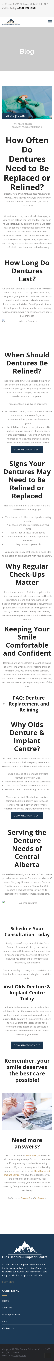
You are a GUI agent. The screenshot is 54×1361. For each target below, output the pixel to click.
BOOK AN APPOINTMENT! (27, 449)
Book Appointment (11, 1314)
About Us (7, 1307)
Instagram (40, 1197)
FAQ (4, 1321)
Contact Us (8, 1328)
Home (5, 1300)
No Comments (33, 127)
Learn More (8, 1281)
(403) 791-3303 (26, 8)
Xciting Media (20, 1355)
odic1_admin (25, 124)
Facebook (25, 1197)
